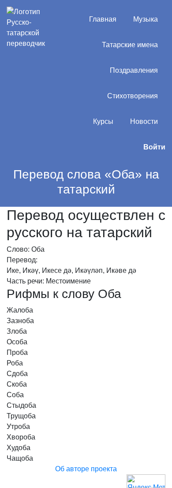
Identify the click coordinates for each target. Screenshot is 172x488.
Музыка (145, 19)
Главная (102, 19)
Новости (144, 121)
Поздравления (134, 70)
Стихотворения (132, 96)
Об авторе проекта (86, 469)
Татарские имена (130, 44)
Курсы (103, 121)
